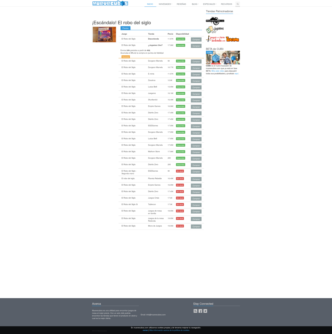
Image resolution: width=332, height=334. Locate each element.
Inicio (150, 4)
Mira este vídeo (218, 71)
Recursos (226, 4)
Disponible (180, 39)
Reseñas (181, 4)
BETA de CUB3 (214, 49)
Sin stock (180, 171)
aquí (236, 73)
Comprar (196, 39)
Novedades (165, 4)
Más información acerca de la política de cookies (169, 330)
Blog (194, 4)
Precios (125, 28)
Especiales (209, 4)
